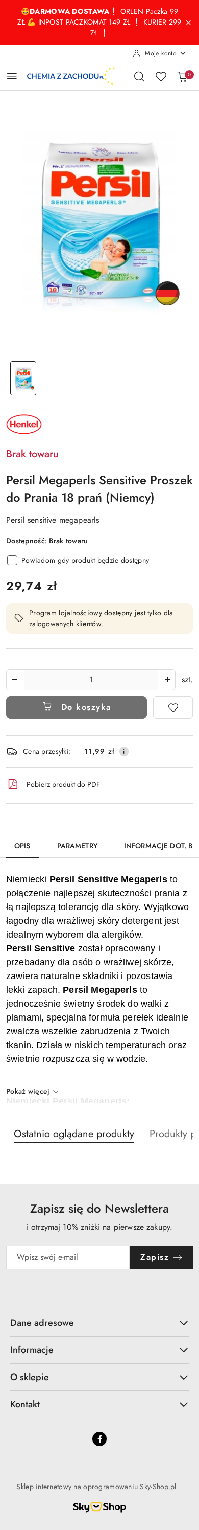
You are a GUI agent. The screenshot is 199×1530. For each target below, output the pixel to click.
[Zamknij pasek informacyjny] (188, 22)
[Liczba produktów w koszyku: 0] (182, 76)
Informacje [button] (32, 1350)
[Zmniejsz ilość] (14, 680)
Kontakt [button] (25, 1404)
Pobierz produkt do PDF (63, 784)
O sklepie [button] (29, 1377)
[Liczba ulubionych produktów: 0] (160, 76)
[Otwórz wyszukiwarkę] (139, 76)
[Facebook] (99, 1439)
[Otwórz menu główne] (12, 76)
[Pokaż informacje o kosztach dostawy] (124, 751)
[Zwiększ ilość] (167, 680)
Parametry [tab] (77, 845)
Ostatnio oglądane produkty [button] (74, 1133)
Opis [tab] (22, 845)
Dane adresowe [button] (42, 1322)
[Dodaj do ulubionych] (173, 707)
